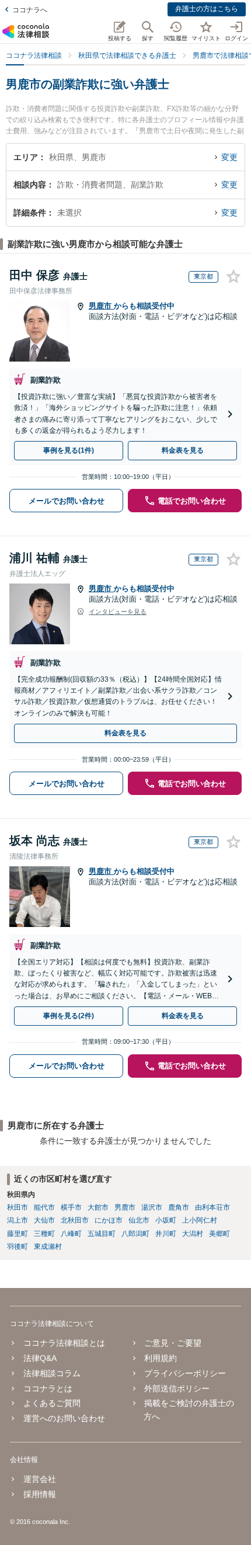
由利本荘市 (212, 1207)
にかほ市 (109, 1220)
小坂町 (165, 1220)
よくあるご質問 (51, 1403)
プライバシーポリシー (185, 1373)
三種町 (44, 1234)
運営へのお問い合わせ (63, 1418)
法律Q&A (39, 1358)
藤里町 (17, 1234)
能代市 (44, 1207)
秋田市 (17, 1207)
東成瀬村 (48, 1246)
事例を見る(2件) (68, 1016)
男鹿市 (101, 305)
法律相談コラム (51, 1373)
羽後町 (17, 1246)
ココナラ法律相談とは (63, 1343)
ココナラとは (47, 1388)
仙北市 (138, 1220)
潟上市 (17, 1220)
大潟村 (192, 1234)
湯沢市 (151, 1207)
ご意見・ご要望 (172, 1343)
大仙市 (44, 1220)
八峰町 (71, 1234)
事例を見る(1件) (68, 450)
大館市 (98, 1207)
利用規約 (160, 1358)
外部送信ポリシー (177, 1388)
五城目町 (102, 1234)
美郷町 (219, 1234)
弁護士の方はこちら (206, 9)
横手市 (71, 1207)
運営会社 (39, 1479)
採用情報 (39, 1494)
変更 (229, 157)
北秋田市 (75, 1220)
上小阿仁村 (199, 1220)
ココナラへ (29, 10)
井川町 (165, 1234)
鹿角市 (178, 1207)
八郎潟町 (135, 1234)
